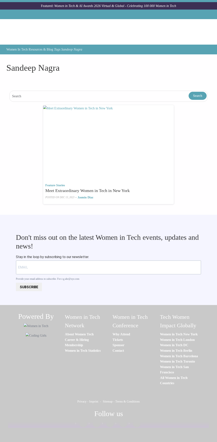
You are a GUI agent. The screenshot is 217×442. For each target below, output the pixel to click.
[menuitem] (79, 334)
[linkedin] (94, 424)
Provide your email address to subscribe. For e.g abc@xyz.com (47, 278)
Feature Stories (55, 185)
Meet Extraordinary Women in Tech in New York (87, 190)
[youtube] (134, 424)
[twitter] (121, 424)
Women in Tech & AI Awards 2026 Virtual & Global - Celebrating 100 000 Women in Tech (115, 6)
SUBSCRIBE (29, 287)
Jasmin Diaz (85, 197)
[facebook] (81, 424)
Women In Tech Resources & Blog (29, 49)
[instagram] (108, 424)
